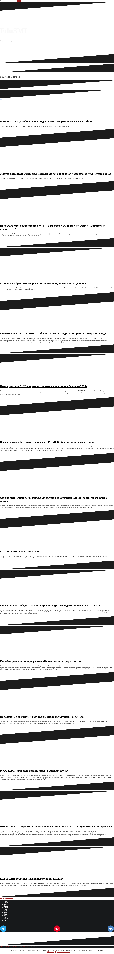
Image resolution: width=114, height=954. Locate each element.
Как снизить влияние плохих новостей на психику (32, 878)
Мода (5, 910)
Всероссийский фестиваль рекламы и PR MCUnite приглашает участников (47, 441)
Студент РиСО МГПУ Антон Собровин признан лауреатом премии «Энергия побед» (53, 333)
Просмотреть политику (63, 952)
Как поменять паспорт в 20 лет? (20, 551)
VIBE (5, 901)
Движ (5, 914)
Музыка (6, 918)
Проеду (6, 920)
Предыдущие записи (6, 898)
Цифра (6, 906)
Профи (6, 907)
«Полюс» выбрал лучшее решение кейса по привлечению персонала (43, 283)
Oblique (25, 946)
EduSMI (13, 31)
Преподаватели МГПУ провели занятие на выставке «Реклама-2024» (43, 386)
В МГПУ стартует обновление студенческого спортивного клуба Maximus (46, 121)
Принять (50, 952)
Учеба (5, 909)
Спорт (5, 917)
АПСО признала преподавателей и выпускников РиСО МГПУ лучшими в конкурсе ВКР (56, 826)
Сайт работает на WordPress (9, 946)
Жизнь (6, 915)
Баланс (6, 912)
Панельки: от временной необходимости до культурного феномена (42, 716)
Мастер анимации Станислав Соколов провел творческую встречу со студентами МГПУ (56, 173)
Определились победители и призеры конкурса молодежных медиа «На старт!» (50, 605)
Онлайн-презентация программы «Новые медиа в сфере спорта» (40, 661)
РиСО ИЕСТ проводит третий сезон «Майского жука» (34, 770)
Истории (6, 902)
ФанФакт (6, 904)
